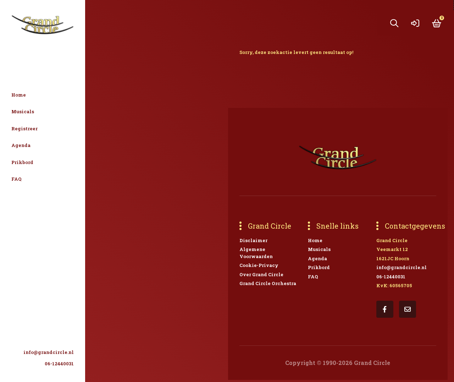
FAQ (16, 179)
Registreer (24, 128)
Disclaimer (253, 240)
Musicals (22, 111)
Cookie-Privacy (258, 265)
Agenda (21, 145)
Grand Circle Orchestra (267, 283)
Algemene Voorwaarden (256, 253)
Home (18, 95)
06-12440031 (59, 363)
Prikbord (22, 162)
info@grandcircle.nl (48, 352)
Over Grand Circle (261, 274)
